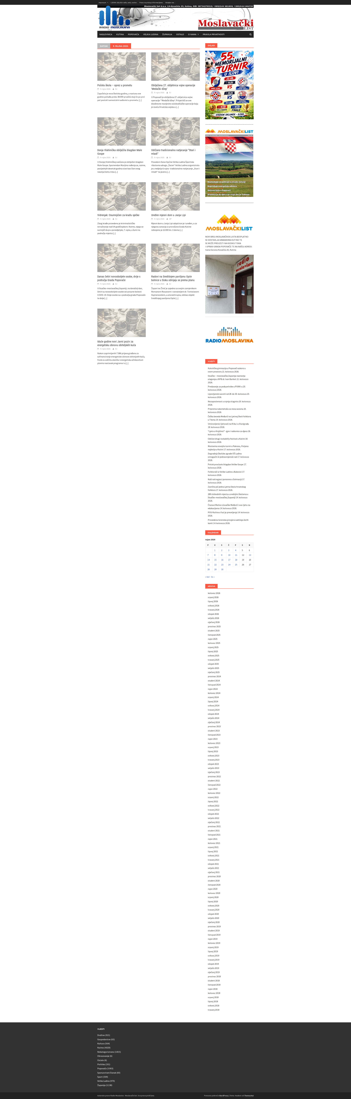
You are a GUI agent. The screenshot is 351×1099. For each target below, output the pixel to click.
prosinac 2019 (214, 926)
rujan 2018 (212, 989)
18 (236, 559)
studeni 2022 (214, 780)
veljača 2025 (213, 668)
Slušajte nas (169, 2)
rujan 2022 (212, 789)
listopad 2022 (214, 784)
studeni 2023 (214, 730)
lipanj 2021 (213, 851)
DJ (116, 89)
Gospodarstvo (104, 1039)
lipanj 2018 (213, 1001)
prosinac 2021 (214, 826)
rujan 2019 (212, 938)
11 (236, 555)
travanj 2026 (213, 609)
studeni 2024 (214, 680)
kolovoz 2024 (214, 693)
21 (208, 564)
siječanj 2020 (214, 922)
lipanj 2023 (213, 751)
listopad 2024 (214, 684)
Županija (167, 34)
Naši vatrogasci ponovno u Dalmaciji (225, 479)
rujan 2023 (212, 738)
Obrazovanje (103, 1056)
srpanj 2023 (213, 747)
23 (222, 564)
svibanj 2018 (213, 1005)
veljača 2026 (213, 618)
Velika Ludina (150, 34)
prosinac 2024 (214, 676)
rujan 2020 (212, 888)
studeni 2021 (214, 830)
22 (215, 564)
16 (222, 559)
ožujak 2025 (213, 663)
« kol (207, 576)
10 (229, 555)
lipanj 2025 (213, 651)
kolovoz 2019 (214, 943)
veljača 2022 (213, 818)
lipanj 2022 (213, 801)
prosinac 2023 (214, 726)
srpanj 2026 (213, 597)
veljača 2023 (213, 768)
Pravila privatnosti (213, 34)
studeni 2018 (214, 980)
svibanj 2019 (213, 955)
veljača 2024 (213, 718)
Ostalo (180, 34)
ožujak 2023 (213, 764)
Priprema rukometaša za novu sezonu (225, 408)
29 (215, 569)
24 (229, 564)
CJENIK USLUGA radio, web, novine (124, 2)
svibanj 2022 (213, 805)
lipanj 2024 (213, 701)
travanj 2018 (213, 1009)
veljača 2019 (213, 968)
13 (250, 555)
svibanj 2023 (213, 755)
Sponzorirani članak (106, 1072)
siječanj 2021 (214, 872)
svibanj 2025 (213, 655)
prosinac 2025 (214, 626)
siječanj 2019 (214, 972)
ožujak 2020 (213, 914)
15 (215, 559)
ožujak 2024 (213, 714)
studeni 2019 (214, 930)
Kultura (100, 1043)
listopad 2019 (214, 934)
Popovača (133, 34)
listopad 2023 (214, 734)
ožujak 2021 (213, 864)
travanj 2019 (213, 959)
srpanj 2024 (213, 697)
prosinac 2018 (214, 976)
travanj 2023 (213, 759)
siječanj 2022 (214, 822)
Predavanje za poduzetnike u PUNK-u (225, 386)
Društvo (101, 1035)
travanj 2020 (213, 909)
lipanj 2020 (213, 901)
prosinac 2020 (214, 876)
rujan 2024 (212, 689)
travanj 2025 (213, 659)
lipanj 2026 (213, 601)
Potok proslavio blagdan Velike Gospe (225, 464)
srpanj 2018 (213, 997)
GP (170, 219)
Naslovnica (105, 34)
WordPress (223, 1095)
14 (208, 559)
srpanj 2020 (213, 897)
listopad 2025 (214, 634)
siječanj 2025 (214, 672)
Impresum (102, 2)
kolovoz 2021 (214, 843)
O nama (192, 34)
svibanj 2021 (213, 855)
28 (208, 569)
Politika (101, 1064)
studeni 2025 (214, 630)
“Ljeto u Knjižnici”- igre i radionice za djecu (227, 431)
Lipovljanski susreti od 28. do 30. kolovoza (227, 394)
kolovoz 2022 (214, 793)
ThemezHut (249, 1095)
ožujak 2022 (213, 813)
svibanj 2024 (213, 705)
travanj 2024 (213, 709)
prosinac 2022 (214, 776)
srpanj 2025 (213, 647)
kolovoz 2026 (214, 593)
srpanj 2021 (213, 847)
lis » (212, 576)
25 (236, 564)
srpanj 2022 (213, 797)
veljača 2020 (213, 918)
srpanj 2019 (213, 947)
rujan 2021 (212, 839)
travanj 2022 (213, 809)
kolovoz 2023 (214, 743)
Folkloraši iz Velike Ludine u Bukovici (225, 471)
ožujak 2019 (213, 963)
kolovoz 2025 (214, 643)
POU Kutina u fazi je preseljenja (222, 512)
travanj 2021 (213, 859)
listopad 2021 (214, 834)
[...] (140, 100)
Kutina (120, 34)
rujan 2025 (212, 639)
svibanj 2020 (213, 905)
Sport (100, 1076)
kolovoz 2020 (214, 893)
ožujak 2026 (213, 614)
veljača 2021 (213, 868)
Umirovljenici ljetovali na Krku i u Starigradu (228, 423)
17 (229, 559)
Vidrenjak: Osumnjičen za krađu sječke (118, 215)
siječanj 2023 (214, 772)
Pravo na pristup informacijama (151, 2)
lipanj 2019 (213, 951)
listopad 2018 (214, 984)
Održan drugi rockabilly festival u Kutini (226, 438)
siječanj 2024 (214, 722)
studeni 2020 (214, 880)
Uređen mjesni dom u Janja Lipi (168, 215)
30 (222, 569)
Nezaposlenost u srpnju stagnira (223, 401)
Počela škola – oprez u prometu (114, 85)
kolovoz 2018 (214, 993)
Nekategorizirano (105, 1051)
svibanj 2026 (213, 605)
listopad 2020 (214, 884)
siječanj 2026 (214, 622)
